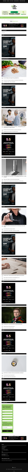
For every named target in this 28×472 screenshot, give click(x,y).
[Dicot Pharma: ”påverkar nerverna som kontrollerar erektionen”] (14, 363)
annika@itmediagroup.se (6, 455)
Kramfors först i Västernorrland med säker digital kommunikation (14, 275)
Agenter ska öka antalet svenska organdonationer (10, 376)
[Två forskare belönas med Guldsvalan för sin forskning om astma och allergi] (14, 216)
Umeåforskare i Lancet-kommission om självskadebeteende (13, 324)
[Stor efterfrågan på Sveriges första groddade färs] (14, 69)
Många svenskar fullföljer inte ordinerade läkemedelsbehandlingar (11, 179)
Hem (2, 19)
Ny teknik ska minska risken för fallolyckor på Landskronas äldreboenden (12, 129)
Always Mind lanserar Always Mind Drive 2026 (9, 326)
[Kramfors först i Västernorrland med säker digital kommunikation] (14, 266)
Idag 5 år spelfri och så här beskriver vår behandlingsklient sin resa (11, 277)
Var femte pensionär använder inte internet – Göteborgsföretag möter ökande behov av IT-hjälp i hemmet (14, 127)
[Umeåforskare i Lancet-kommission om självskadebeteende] (14, 315)
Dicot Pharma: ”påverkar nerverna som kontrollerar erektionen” (14, 372)
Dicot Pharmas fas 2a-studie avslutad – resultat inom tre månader (11, 230)
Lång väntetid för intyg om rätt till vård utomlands (10, 279)
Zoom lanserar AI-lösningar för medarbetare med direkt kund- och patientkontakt (13, 80)
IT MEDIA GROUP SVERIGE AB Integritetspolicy (7, 460)
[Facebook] (10, 464)
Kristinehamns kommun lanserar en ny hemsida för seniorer (11, 131)
